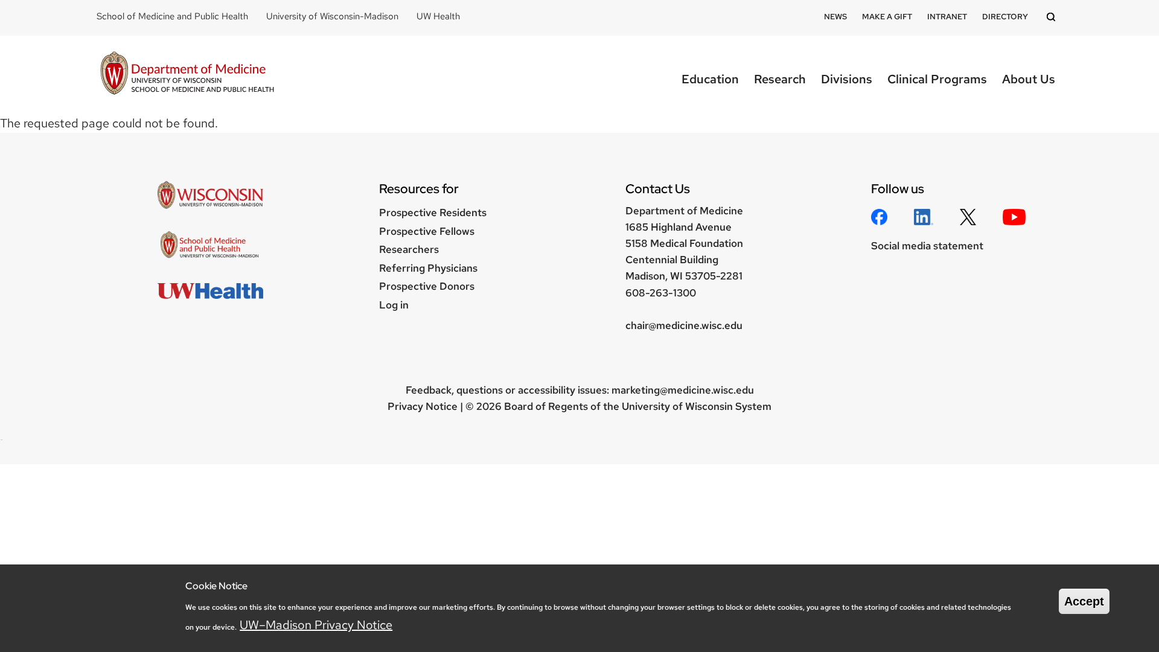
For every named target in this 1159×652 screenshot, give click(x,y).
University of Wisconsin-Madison (332, 16)
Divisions (846, 79)
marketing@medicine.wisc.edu (682, 390)
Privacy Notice (423, 406)
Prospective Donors (426, 286)
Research (780, 79)
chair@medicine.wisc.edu (683, 325)
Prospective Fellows (426, 231)
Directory (1005, 16)
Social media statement (927, 245)
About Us (1028, 79)
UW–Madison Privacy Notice (316, 625)
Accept (1084, 601)
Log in (394, 305)
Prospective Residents (433, 212)
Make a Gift (887, 16)
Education (710, 79)
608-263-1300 (660, 292)
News (835, 16)
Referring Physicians (428, 268)
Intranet (947, 16)
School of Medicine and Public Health (172, 16)
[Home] (187, 74)
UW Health (438, 16)
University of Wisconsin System (696, 406)
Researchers (409, 249)
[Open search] (1052, 18)
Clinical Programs (937, 79)
